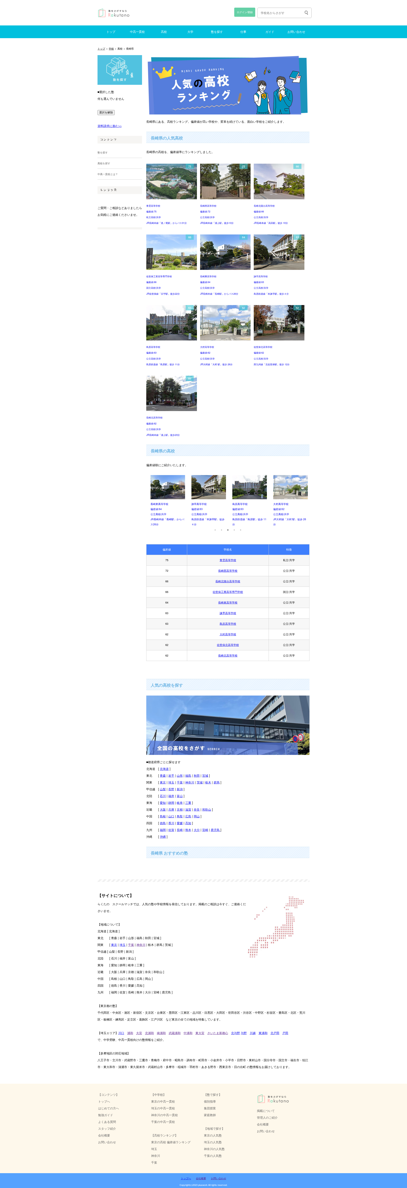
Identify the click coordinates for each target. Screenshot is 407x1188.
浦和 (130, 1032)
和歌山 (206, 809)
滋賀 (188, 809)
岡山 (197, 816)
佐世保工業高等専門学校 (228, 592)
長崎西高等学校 (227, 571)
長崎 (180, 829)
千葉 (180, 782)
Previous (143, 501)
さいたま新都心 (217, 1032)
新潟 (180, 789)
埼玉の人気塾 (213, 1142)
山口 (171, 816)
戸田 (285, 1032)
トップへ (104, 1101)
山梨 (163, 789)
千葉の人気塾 (213, 1155)
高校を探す (104, 163)
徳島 (163, 823)
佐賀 (171, 829)
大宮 (139, 1032)
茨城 (200, 782)
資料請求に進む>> (110, 125)
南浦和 (161, 1032)
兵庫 (171, 809)
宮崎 (205, 829)
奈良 (197, 809)
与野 (244, 1032)
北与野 (235, 1032)
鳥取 (180, 816)
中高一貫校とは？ (108, 174)
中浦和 (188, 1032)
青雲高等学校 (228, 560)
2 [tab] (221, 530)
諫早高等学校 (228, 613)
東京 (163, 782)
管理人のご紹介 (267, 1117)
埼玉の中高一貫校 (163, 1108)
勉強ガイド (105, 1115)
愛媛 (180, 823)
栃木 (208, 782)
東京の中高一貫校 (163, 1101)
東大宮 (199, 1032)
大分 (197, 829)
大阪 (163, 809)
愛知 (163, 802)
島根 (163, 816)
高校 (164, 32)
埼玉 (171, 782)
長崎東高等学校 (227, 602)
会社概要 (263, 1124)
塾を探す (217, 32)
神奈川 (189, 782)
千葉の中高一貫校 (163, 1121)
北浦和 (149, 1032)
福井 (171, 795)
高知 (188, 823)
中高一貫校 (137, 32)
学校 (111, 48)
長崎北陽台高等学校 (227, 581)
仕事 (243, 32)
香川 (171, 823)
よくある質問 (107, 1121)
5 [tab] (240, 530)
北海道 (164, 768)
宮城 (205, 775)
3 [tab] (228, 530)
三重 (188, 802)
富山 (180, 795)
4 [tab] (234, 530)
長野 (171, 789)
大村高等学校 (228, 634)
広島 (188, 816)
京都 (180, 809)
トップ (110, 32)
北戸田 (274, 1032)
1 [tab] (215, 530)
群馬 (217, 782)
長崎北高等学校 (227, 655)
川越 (253, 1032)
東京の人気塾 (213, 1135)
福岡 (163, 829)
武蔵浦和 (175, 1032)
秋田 (197, 775)
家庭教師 (210, 1115)
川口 (121, 1032)
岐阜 (180, 802)
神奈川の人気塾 (214, 1148)
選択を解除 (106, 112)
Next (313, 501)
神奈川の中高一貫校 (164, 1115)
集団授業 (210, 1108)
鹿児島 (215, 829)
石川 (163, 795)
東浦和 (263, 1032)
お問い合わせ (296, 32)
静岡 (171, 802)
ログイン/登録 (245, 12)
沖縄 (163, 836)
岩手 (171, 775)
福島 (188, 775)
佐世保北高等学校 (228, 645)
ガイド (269, 32)
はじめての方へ (108, 1108)
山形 (180, 775)
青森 (163, 775)
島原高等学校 (228, 624)
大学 (190, 32)
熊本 (188, 829)
